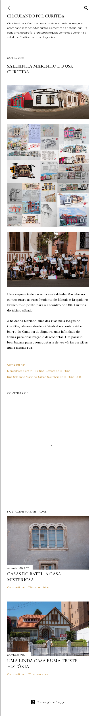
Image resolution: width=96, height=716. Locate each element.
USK (78, 377)
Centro (27, 371)
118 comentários (38, 587)
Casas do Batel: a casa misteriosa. (34, 577)
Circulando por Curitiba (35, 16)
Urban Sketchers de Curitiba (56, 377)
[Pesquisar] (86, 7)
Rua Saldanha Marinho (22, 377)
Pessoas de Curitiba (58, 371)
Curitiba (38, 371)
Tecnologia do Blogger (52, 702)
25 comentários (38, 674)
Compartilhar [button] (16, 364)
